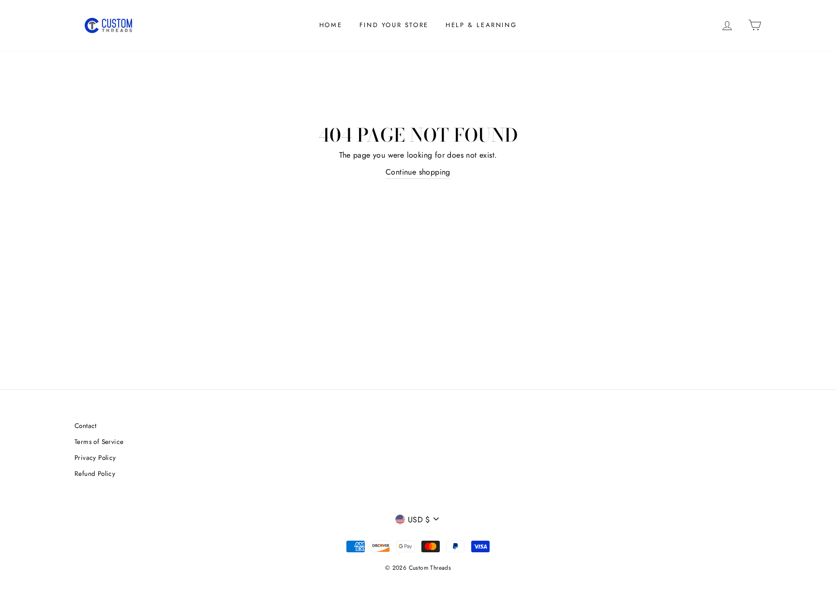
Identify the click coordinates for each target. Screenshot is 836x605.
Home (330, 25)
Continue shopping (418, 171)
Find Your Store (394, 25)
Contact (86, 425)
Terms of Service (99, 441)
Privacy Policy (95, 457)
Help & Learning (481, 25)
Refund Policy (95, 473)
